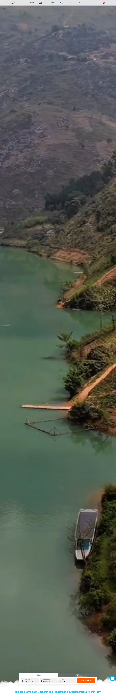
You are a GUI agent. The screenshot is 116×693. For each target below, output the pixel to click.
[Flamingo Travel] (12, 2)
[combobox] (104, 2)
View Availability (86, 680)
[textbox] (104, 2)
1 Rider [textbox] (64, 681)
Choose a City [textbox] (29, 681)
